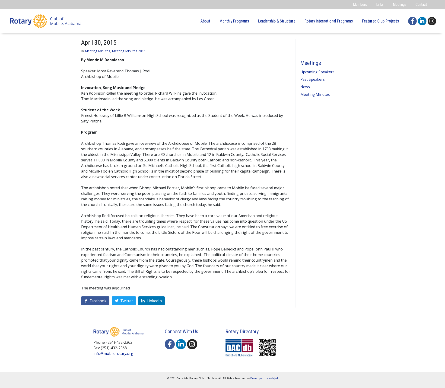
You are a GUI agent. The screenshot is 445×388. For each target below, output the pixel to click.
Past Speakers (312, 79)
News (305, 86)
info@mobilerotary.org (113, 353)
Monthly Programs (234, 21)
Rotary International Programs (329, 21)
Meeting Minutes (97, 51)
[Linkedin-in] (422, 21)
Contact (421, 4)
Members (360, 4)
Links (380, 4)
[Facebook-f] (412, 21)
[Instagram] (432, 21)
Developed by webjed (264, 378)
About (205, 21)
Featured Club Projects (380, 21)
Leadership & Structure (276, 21)
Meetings (399, 4)
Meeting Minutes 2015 (129, 51)
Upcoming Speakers (317, 72)
